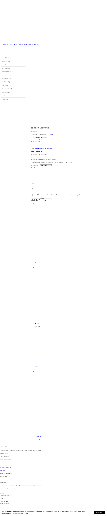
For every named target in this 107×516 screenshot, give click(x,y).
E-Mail (33, 188)
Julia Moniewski (6, 78)
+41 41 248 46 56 (4, 466)
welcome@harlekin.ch (5, 467)
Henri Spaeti (5, 68)
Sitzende (37, 263)
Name (33, 183)
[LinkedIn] (1, 479)
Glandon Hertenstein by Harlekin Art (43, 148)
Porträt (37, 323)
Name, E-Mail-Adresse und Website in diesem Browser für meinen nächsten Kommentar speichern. (58, 195)
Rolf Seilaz (50, 134)
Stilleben (37, 367)
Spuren (3, 95)
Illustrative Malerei (6, 71)
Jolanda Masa (5, 75)
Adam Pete (4, 57)
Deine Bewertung (35, 165)
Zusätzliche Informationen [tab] (41, 137)
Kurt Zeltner (5, 82)
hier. (27, 513)
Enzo (3, 64)
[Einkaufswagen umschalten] (0, 47)
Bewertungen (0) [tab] (38, 139)
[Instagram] (0, 479)
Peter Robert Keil (6, 88)
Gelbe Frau (38, 436)
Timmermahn (5, 99)
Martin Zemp (5, 85)
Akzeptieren (99, 512)
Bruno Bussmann (6, 61)
